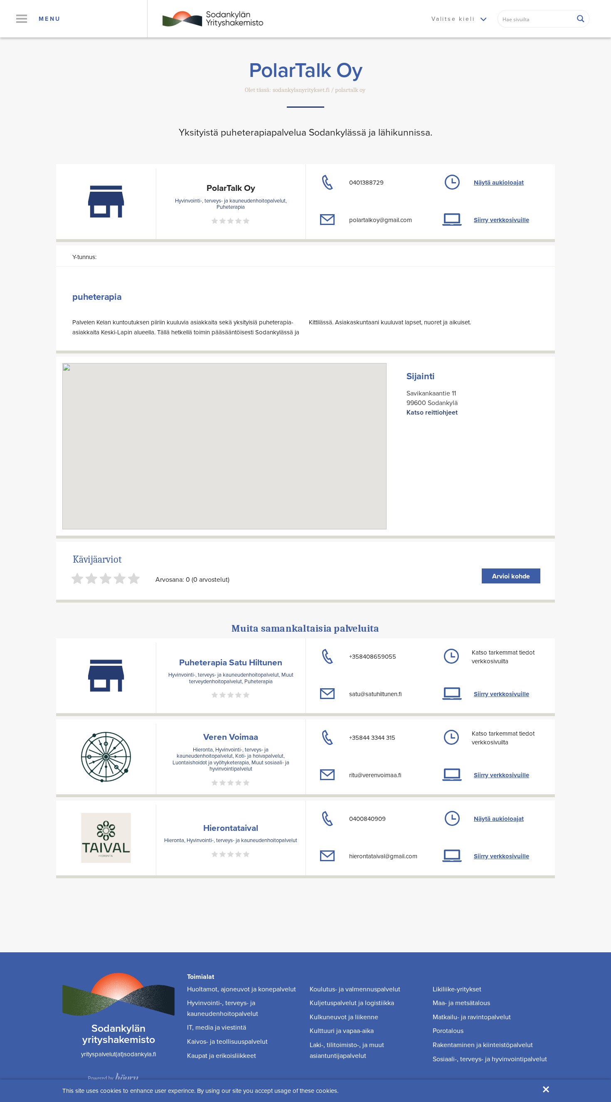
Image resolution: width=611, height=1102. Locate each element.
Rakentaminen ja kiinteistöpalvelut (483, 1045)
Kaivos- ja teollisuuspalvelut (227, 1041)
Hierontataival (230, 827)
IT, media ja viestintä (216, 1027)
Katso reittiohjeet (432, 412)
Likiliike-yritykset (457, 989)
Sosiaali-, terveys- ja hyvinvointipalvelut (490, 1059)
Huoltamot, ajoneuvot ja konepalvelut (241, 989)
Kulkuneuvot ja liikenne (344, 1017)
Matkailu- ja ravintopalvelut (472, 1017)
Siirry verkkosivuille (501, 220)
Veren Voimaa (230, 736)
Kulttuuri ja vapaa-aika (342, 1030)
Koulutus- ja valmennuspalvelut (355, 989)
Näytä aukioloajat (499, 182)
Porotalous (448, 1030)
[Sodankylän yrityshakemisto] (212, 18)
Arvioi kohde (511, 576)
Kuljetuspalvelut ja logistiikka (352, 1003)
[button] (21, 18)
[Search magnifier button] (580, 18)
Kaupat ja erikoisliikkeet (221, 1055)
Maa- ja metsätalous (461, 1003)
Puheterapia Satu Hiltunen (230, 662)
